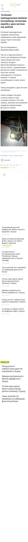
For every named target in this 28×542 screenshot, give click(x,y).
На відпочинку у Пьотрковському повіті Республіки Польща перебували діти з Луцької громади (12, 256)
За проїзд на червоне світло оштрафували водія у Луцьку (13, 310)
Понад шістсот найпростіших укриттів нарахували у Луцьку (14, 301)
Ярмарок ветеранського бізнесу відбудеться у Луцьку (13, 291)
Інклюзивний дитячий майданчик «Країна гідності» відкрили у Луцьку (13, 229)
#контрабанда (4, 155)
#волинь (21, 155)
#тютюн (11, 155)
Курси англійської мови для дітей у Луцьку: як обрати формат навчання (13, 241)
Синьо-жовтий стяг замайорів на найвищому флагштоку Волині (14, 269)
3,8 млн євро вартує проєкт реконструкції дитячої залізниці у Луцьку (12, 281)
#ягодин (16, 155)
